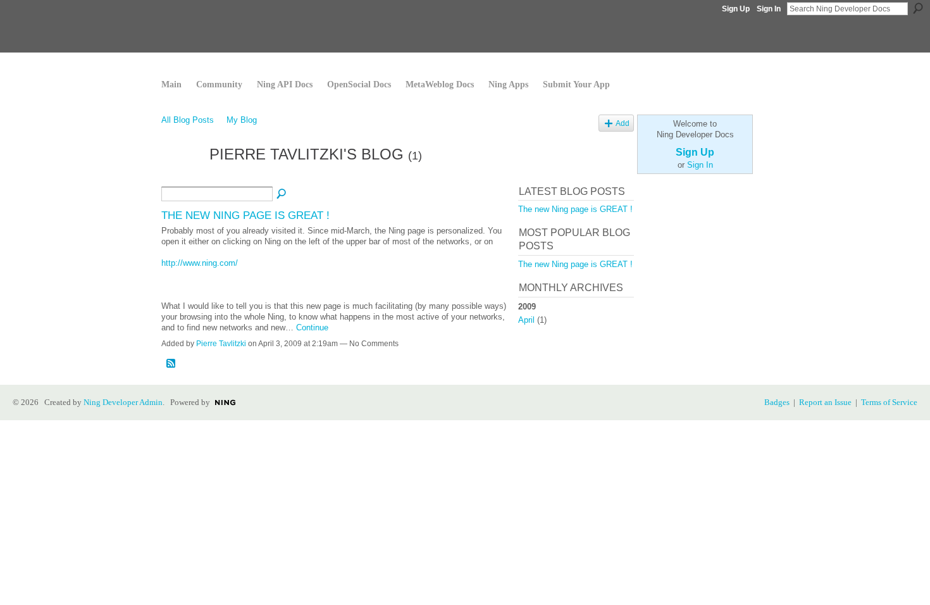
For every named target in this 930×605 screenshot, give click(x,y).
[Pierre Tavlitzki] (181, 178)
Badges (777, 402)
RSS (171, 364)
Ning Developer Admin (123, 402)
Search (918, 8)
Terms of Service (889, 402)
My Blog (241, 120)
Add (622, 123)
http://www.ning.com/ (199, 263)
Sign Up (736, 8)
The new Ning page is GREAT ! (245, 215)
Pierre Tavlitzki (221, 343)
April (526, 320)
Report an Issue (825, 402)
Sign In (769, 8)
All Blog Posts (187, 120)
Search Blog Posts (282, 194)
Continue (312, 327)
